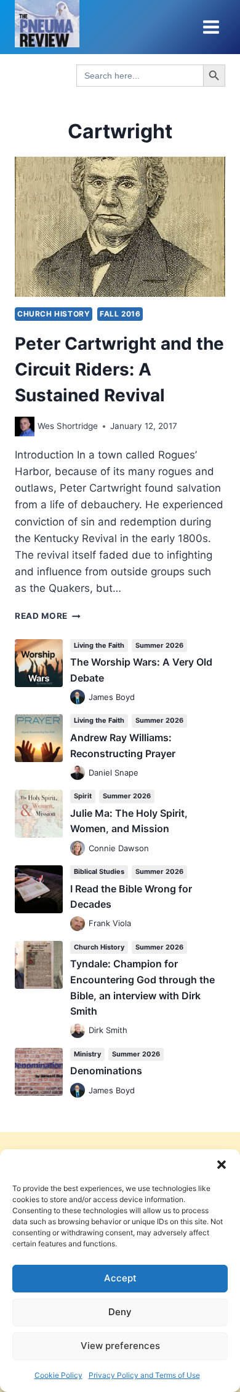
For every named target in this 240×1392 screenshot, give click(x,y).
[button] (221, 1164)
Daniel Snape (113, 772)
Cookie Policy (58, 1375)
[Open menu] (210, 26)
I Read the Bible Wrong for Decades (131, 897)
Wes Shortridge (68, 426)
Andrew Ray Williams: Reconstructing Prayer (122, 745)
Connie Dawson (119, 848)
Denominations (106, 1070)
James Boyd (112, 697)
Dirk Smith (108, 1030)
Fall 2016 (120, 313)
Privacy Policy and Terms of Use (144, 1375)
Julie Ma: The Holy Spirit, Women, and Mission (129, 821)
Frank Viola (110, 923)
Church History (53, 313)
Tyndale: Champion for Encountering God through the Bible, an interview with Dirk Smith (142, 987)
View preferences (120, 1345)
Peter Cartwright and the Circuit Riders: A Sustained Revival (119, 369)
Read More (48, 616)
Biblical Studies (99, 871)
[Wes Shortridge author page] (24, 426)
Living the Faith (99, 645)
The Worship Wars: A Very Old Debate (141, 670)
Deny (120, 1312)
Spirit (83, 796)
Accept (120, 1278)
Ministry (87, 1054)
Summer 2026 (159, 645)
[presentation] (120, 227)
